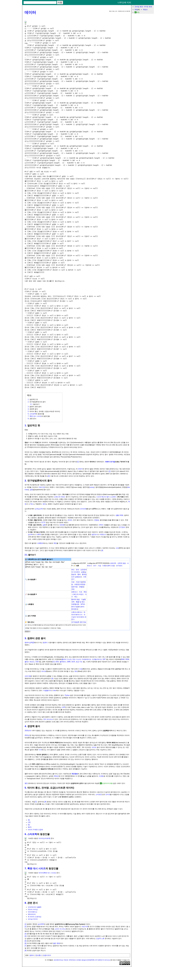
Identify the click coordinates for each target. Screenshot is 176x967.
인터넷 (107, 794)
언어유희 (83, 509)
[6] (52, 678)
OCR (73, 662)
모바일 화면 (139, 7)
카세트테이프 (86, 659)
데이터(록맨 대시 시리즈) (47, 873)
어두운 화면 (148, 7)
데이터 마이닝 (33, 909)
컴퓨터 (45, 642)
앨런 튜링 (56, 943)
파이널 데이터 (33, 919)
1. (26, 425)
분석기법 (74, 607)
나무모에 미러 (124, 3)
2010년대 (28, 730)
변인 (72, 570)
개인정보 (74, 774)
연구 (94, 566)
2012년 (27, 735)
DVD (57, 662)
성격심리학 (39, 509)
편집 (137, 12)
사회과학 (113, 563)
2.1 (31, 404)
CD (53, 662)
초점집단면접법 (79, 584)
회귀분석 (74, 609)
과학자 (101, 525)
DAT (104, 659)
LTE (29, 822)
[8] (45, 802)
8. (26, 903)
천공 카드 (79, 662)
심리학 (30, 534)
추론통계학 (75, 604)
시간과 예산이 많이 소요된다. (106, 497)
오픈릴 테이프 (97, 659)
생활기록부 (119, 515)
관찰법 (81, 587)
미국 (40, 750)
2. (26, 480)
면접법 (96, 520)
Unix (54, 690)
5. (26, 787)
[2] (110, 471)
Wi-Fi (29, 827)
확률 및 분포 (80, 602)
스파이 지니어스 (60, 929)
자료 (72, 582)
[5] (33, 642)
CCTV (43, 522)
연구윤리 (122, 527)
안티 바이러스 (48, 719)
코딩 (72, 589)
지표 (80, 592)
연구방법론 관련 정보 (78, 622)
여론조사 (103, 534)
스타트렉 (33, 414)
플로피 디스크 (66, 659)
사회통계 (40, 543)
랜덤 (136, 9)
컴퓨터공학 (28, 642)
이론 (103, 566)
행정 (26, 783)
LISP (63, 707)
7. (26, 868)
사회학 (38, 534)
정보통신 (39, 955)
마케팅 (101, 776)
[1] (78, 462)
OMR (69, 662)
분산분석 (81, 607)
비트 (80, 669)
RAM (123, 659)
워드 (76, 671)
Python (67, 695)
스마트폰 (99, 794)
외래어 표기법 (110, 462)
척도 (31, 504)
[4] (102, 550)
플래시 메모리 (29, 662)
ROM (127, 659)
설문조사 (95, 534)
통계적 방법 (75, 599)
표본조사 (74, 592)
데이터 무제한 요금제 (35, 830)
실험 (31, 490)
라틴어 (80, 469)
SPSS (83, 604)
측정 (55, 543)
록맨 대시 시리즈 (35, 416)
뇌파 (117, 548)
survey (91, 487)
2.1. (26, 555)
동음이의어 (47, 955)
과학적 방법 (121, 563)
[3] (49, 476)
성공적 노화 (100, 938)
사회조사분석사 (76, 612)
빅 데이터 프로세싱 (34, 917)
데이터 (30, 12)
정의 (44, 504)
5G (29, 825)
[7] (36, 802)
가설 (99, 566)
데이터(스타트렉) (44, 838)
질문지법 (74, 587)
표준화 (62, 525)
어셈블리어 (47, 690)
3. (26, 638)
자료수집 (42, 487)
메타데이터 (32, 914)
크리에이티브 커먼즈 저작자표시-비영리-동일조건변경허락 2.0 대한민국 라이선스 (82, 960)
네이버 (94, 747)
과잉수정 (85, 926)
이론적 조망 (110, 566)
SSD (37, 662)
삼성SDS (41, 924)
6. (26, 834)
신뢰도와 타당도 (59, 497)
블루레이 (63, 662)
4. (26, 726)
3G (29, 820)
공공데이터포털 (107, 783)
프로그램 (28, 676)
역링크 (145, 9)
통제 (79, 574)
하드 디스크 (76, 659)
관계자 (70, 520)
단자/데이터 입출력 (34, 907)
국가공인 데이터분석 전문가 (78, 617)
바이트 (43, 671)
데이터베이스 (32, 912)
